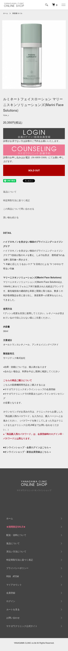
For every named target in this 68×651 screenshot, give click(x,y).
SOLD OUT (34, 170)
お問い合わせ (13, 617)
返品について (9, 191)
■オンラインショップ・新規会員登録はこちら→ (27, 451)
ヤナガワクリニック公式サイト (21, 626)
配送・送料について (16, 535)
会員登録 (10, 592)
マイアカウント (14, 584)
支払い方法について (16, 551)
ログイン (10, 601)
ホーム (5, 13)
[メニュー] (63, 5)
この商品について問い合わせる (18, 208)
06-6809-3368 (39, 157)
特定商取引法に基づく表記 (16, 200)
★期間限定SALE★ (15, 526)
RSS (8, 576)
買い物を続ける (11, 217)
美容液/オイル (17, 13)
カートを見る (13, 609)
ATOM (16, 576)
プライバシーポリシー (17, 568)
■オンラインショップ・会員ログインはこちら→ (27, 447)
